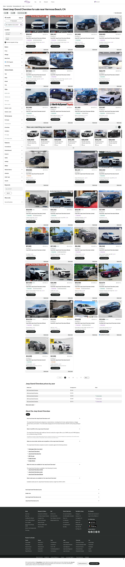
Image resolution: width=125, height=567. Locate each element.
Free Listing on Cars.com (55, 518)
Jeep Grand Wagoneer (67, 548)
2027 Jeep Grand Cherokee (32, 390)
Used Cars (27, 513)
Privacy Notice (39, 562)
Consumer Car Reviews (42, 513)
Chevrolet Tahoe (79, 548)
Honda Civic (40, 544)
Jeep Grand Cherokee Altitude (35, 474)
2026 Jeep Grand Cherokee (32, 393)
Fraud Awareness (79, 557)
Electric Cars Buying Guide (30, 528)
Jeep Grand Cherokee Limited (35, 469)
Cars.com (72, 562)
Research (46, 1)
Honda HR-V (40, 551)
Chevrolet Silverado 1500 (81, 544)
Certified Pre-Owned (29, 518)
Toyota (26, 540)
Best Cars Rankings (42, 520)
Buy (35, 1)
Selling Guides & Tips (54, 520)
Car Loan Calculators (67, 513)
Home (4, 6)
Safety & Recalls (41, 522)
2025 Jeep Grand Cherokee (32, 395)
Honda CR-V (40, 542)
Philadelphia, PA (79, 524)
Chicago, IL (78, 513)
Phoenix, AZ (78, 520)
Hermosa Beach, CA (17, 6)
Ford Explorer (53, 551)
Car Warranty (65, 520)
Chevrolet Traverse (80, 546)
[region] (62, 562)
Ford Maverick (53, 542)
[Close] (123, 559)
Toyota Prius (27, 544)
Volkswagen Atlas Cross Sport (35, 449)
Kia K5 (90, 548)
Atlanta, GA (78, 522)
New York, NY (78, 526)
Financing (27, 530)
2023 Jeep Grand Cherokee (32, 398)
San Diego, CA (78, 528)
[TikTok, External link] (89, 532)
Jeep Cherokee (66, 551)
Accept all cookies (94, 563)
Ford (52, 540)
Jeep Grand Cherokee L (34, 451)
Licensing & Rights (69, 557)
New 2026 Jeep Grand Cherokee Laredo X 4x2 (31, 142)
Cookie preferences (82, 563)
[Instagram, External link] (96, 532)
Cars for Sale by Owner (30, 520)
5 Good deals (99, 395)
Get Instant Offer (53, 516)
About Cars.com (39, 557)
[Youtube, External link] (94, 532)
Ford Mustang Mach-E (55, 548)
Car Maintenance (66, 524)
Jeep (23, 6)
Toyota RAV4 (27, 542)
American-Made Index (42, 524)
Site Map (65, 526)
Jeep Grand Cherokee (67, 544)
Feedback (87, 557)
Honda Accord (41, 546)
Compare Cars (41, 518)
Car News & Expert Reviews (43, 516)
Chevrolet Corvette (80, 542)
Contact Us (46, 557)
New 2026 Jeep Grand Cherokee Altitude (58, 142)
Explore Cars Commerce (93, 513)
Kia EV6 (90, 551)
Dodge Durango (32, 458)
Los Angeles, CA (79, 518)
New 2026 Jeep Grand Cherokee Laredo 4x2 (113, 142)
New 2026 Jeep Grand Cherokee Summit (45, 142)
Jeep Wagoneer (66, 546)
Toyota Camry (28, 548)
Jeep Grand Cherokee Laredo (35, 472)
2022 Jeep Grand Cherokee (32, 401)
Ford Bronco (53, 544)
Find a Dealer (28, 522)
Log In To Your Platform (93, 516)
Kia (89, 540)
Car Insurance (66, 522)
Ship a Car (65, 518)
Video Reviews (41, 526)
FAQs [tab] (28, 414)
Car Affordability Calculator (68, 516)
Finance (52, 1)
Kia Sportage (91, 542)
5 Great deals (99, 401)
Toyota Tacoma (28, 546)
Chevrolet (78, 540)
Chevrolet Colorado (80, 551)
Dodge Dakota (31, 460)
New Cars (27, 516)
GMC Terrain (31, 456)
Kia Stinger (91, 546)
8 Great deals (99, 398)
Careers (62, 557)
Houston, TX (78, 516)
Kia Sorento (91, 544)
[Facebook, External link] (92, 532)
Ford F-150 (53, 546)
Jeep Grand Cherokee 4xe (34, 453)
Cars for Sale (9, 6)
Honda (39, 540)
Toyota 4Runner (28, 551)
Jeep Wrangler (66, 542)
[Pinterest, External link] (99, 532)
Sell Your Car (53, 513)
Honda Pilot (40, 548)
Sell (40, 1)
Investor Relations (54, 557)
